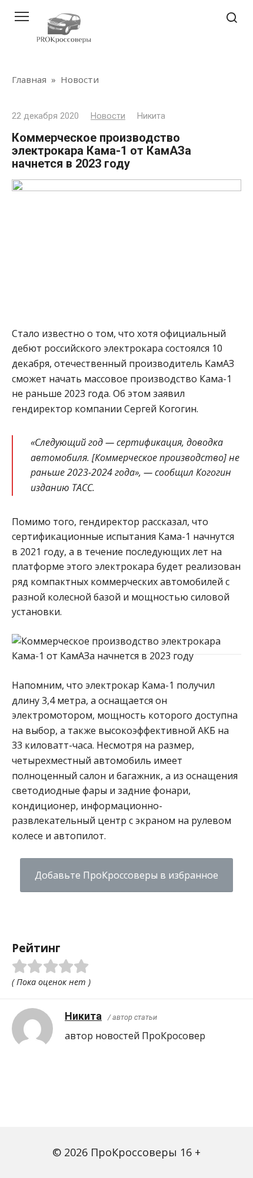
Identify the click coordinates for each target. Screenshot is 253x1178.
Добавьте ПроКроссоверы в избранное (126, 875)
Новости (108, 116)
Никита (83, 1016)
